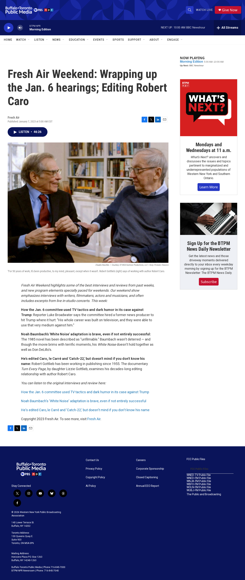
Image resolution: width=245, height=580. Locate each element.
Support (134, 39)
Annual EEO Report (147, 486)
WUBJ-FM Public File (199, 490)
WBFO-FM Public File (199, 484)
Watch (21, 39)
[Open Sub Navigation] (28, 39)
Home (8, 39)
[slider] (26, 28)
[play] (9, 28)
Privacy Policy (94, 468)
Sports (118, 39)
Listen (39, 39)
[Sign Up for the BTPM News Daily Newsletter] (208, 219)
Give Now (229, 10)
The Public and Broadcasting (204, 494)
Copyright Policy (95, 477)
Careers (141, 460)
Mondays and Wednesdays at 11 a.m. (208, 147)
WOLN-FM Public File (199, 487)
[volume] (20, 27)
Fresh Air (93, 419)
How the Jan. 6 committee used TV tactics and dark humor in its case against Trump (85, 392)
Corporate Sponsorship (150, 468)
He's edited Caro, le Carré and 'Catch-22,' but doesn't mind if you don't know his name (85, 410)
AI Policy (91, 486)
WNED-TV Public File (199, 475)
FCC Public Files (196, 459)
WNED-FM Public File (199, 478)
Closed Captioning (147, 477)
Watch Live (204, 9)
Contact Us (92, 460)
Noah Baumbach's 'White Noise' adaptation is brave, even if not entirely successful (83, 401)
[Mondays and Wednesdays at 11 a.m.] (208, 107)
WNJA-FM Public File (199, 481)
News (56, 39)
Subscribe (209, 281)
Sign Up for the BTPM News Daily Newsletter (209, 246)
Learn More (208, 187)
